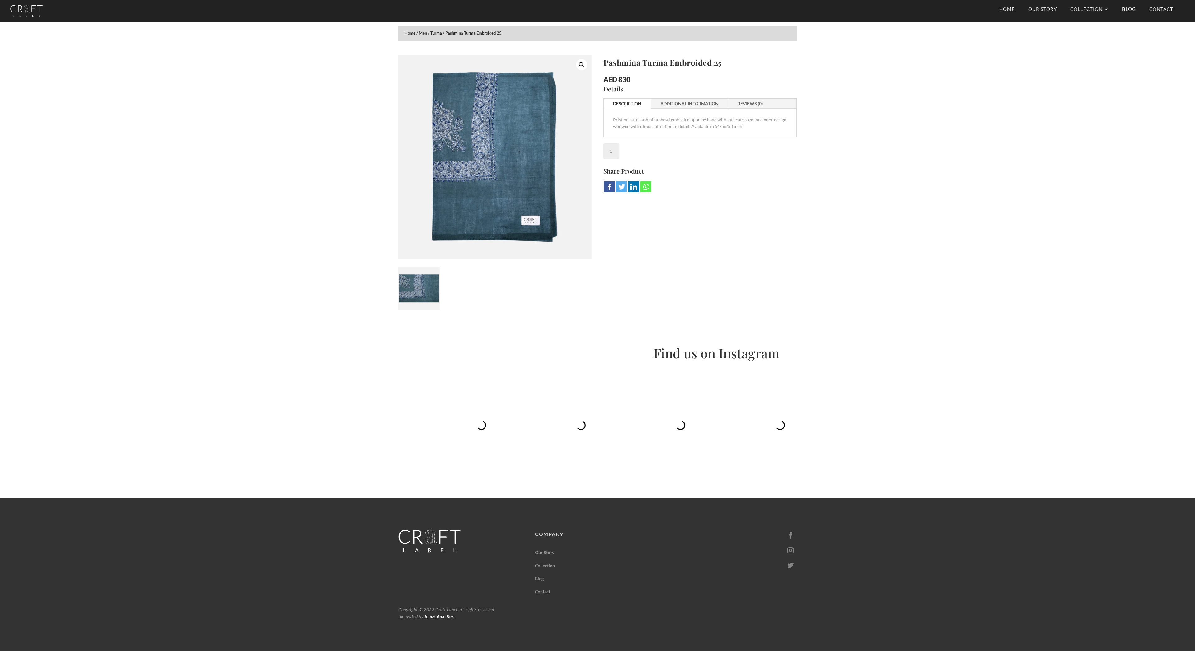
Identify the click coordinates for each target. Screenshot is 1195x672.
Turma (436, 32)
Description (627, 103)
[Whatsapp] (645, 186)
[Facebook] (609, 186)
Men (423, 32)
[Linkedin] (633, 186)
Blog (1129, 9)
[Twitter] (621, 186)
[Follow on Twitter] (790, 565)
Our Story (1042, 9)
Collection (1086, 9)
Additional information (689, 103)
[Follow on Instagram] (790, 550)
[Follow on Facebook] (790, 535)
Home (1007, 9)
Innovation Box (439, 616)
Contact (1161, 9)
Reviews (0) (750, 103)
